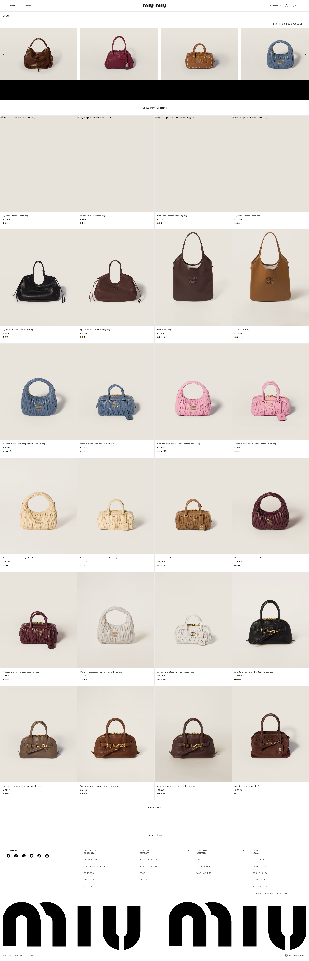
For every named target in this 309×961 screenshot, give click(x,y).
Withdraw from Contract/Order (270, 893)
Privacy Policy (260, 866)
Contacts (89, 873)
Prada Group (203, 859)
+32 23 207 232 (91, 859)
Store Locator (91, 880)
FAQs (142, 873)
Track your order (149, 866)
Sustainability (203, 866)
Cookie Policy (260, 873)
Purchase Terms (261, 886)
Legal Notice (259, 859)
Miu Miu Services (148, 859)
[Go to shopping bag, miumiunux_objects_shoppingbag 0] (302, 6)
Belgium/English (297, 955)
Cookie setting (260, 880)
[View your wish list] (294, 6)
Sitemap (88, 886)
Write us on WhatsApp (95, 866)
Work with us (203, 873)
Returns (144, 880)
